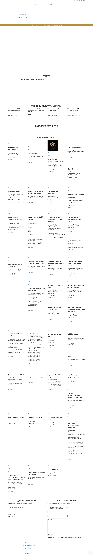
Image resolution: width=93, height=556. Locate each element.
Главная (20, 9)
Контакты (20, 20)
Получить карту (22, 14)
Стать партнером (22, 17)
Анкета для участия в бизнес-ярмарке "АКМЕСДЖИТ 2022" (46, 25)
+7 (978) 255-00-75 (81, 0)
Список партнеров (22, 12)
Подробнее (10, 159)
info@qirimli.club (73, 0)
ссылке (55, 538)
